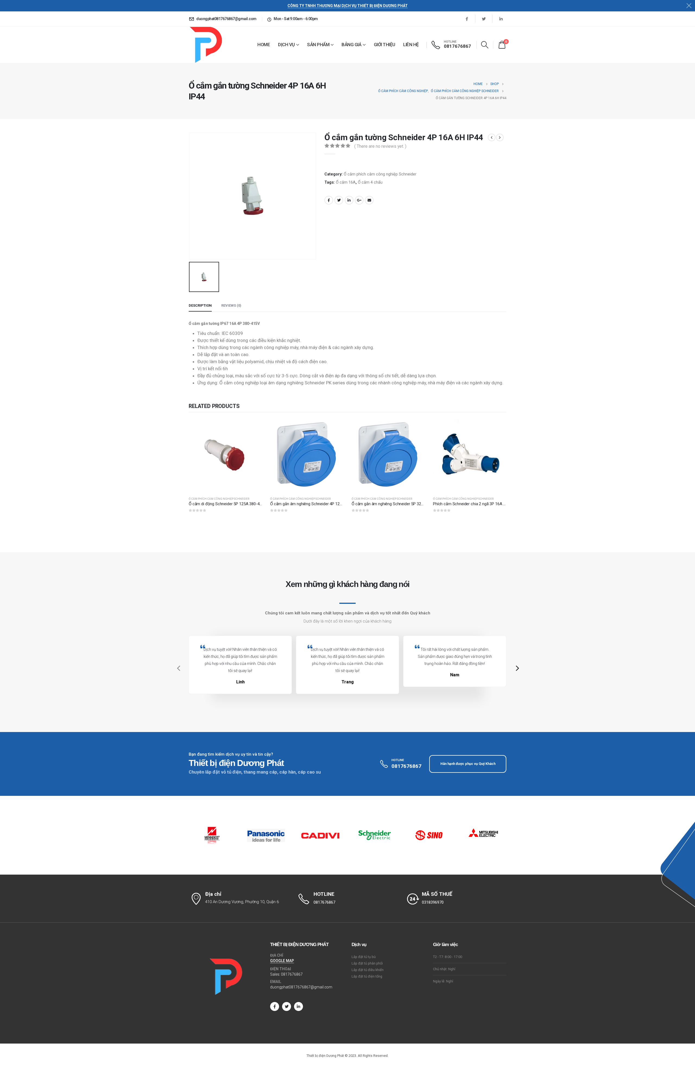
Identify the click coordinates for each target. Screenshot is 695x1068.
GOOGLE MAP (282, 961)
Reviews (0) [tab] (231, 305)
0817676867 (292, 974)
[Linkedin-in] (298, 1006)
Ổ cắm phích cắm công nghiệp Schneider (380, 174)
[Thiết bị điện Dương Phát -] (205, 44)
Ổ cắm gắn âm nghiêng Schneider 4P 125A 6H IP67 (314, 503)
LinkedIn (349, 200)
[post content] (225, 455)
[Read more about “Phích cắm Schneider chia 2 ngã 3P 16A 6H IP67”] (497, 428)
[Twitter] (484, 19)
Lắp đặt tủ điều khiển (368, 970)
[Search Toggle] (485, 44)
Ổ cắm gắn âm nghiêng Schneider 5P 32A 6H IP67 (395, 503)
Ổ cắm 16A (346, 182)
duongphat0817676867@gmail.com (301, 987)
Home (263, 44)
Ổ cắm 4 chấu (370, 182)
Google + (359, 200)
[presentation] (178, 668)
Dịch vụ (286, 44)
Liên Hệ (411, 44)
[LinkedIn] (501, 19)
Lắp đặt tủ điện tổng (367, 976)
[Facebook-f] (274, 1006)
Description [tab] (200, 305)
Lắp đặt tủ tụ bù (364, 957)
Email (369, 200)
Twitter (338, 200)
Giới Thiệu (384, 44)
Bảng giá (351, 44)
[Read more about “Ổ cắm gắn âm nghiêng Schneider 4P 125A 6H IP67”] (334, 428)
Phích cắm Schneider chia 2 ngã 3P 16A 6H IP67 (475, 503)
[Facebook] (467, 19)
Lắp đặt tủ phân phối (367, 963)
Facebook (328, 200)
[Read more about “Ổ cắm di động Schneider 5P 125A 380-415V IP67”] (253, 428)
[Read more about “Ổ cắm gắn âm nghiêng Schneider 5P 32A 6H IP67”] (416, 428)
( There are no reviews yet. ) (380, 146)
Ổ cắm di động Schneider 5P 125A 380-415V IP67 (232, 503)
